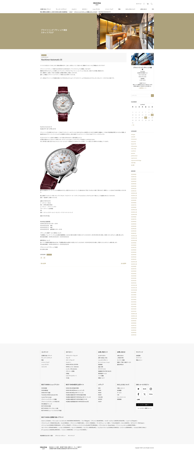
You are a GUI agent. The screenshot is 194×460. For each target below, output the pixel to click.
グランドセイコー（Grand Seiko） (107, 425)
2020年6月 (133, 328)
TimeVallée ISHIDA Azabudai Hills (49, 395)
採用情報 (119, 399)
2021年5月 (133, 302)
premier (133, 153)
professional (134, 155)
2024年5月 (133, 224)
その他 (67, 378)
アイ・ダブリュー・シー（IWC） (103, 423)
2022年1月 (133, 283)
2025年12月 (134, 193)
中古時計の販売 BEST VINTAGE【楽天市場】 (76, 395)
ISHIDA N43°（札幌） (46, 392)
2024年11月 (134, 212)
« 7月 (132, 125)
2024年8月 (133, 217)
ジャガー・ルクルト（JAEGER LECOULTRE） (115, 420)
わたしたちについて (130, 9)
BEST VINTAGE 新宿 (46, 406)
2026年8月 (133, 174)
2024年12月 (134, 209)
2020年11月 (134, 316)
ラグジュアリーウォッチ (72, 355)
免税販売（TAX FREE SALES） (104, 371)
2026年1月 (133, 191)
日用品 (67, 373)
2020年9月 (133, 320)
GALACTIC (133, 144)
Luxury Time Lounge (46, 397)
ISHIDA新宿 (44, 388)
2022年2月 (133, 280)
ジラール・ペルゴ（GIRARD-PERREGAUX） (51, 425)
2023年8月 (133, 245)
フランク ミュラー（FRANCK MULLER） (50, 423)
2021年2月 (133, 309)
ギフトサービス (102, 369)
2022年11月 (134, 264)
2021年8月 (133, 294)
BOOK (99, 390)
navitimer (44, 55)
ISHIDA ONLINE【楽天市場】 (72, 388)
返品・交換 (100, 366)
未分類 (132, 165)
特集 (119, 9)
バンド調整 (101, 375)
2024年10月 (134, 214)
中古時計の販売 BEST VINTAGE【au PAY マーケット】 (78, 397)
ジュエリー (74, 9)
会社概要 (119, 390)
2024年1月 (133, 233)
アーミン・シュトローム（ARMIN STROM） (125, 425)
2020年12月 (134, 313)
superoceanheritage (136, 160)
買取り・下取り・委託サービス (124, 362)
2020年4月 (133, 332)
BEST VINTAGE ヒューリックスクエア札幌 (51, 410)
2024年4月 (133, 226)
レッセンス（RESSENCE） (64, 427)
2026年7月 (133, 176)
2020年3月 (133, 335)
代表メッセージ (121, 388)
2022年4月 (133, 276)
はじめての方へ (102, 355)
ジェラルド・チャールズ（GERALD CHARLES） (108, 427)
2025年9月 (133, 200)
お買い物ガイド (103, 352)
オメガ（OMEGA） (65, 423)
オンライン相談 (121, 360)
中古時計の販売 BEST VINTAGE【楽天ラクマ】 (76, 399)
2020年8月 (133, 323)
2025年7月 (133, 205)
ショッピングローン (103, 360)
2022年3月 (133, 278)
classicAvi (133, 141)
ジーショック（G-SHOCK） (80, 429)
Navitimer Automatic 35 (51, 59)
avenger (133, 134)
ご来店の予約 (120, 357)
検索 (151, 4)
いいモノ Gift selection (71, 369)
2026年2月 (133, 188)
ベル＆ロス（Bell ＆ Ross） (140, 427)
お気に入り (144, 4)
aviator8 (133, 137)
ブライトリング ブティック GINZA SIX (50, 401)
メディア (101, 385)
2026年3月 (133, 186)
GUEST (100, 401)
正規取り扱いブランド (45, 9)
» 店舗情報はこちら (142, 88)
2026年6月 (133, 179)
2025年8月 (133, 202)
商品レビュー (139, 360)
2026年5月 (133, 181)
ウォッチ (68, 357)
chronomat (134, 139)
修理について (101, 378)
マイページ (138, 3)
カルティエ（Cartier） (46, 420)
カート (148, 4)
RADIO (99, 395)
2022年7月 (133, 268)
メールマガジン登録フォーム (144, 404)
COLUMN (100, 397)
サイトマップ (71, 435)
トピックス (44, 366)
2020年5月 (133, 330)
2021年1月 (133, 311)
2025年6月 (133, 207)
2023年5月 (133, 252)
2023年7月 (133, 247)
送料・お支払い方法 (102, 357)
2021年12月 (134, 285)
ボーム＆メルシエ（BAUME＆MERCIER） (50, 429)
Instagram (44, 258)
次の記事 (123, 263)
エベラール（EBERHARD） (126, 427)
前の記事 (43, 263)
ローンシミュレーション (104, 362)
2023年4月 (133, 254)
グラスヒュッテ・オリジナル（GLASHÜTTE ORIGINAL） (85, 425)
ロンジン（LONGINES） (77, 427)
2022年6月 (133, 271)
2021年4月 (133, 304)
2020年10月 (134, 318)
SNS (153, 9)
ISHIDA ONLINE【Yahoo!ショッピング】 (75, 390)
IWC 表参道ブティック (46, 404)
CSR (118, 395)
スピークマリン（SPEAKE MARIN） (49, 427)
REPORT (100, 399)
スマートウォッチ (70, 360)
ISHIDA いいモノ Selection (72, 366)
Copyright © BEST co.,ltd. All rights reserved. (144, 447)
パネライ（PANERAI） (90, 423)
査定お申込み (120, 364)
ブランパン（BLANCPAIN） (97, 420)
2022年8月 (133, 266)
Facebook (41, 258)
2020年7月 (133, 325)
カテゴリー (84, 9)
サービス (119, 392)
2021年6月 (133, 299)
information (134, 146)
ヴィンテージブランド (61, 9)
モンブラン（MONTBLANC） (90, 427)
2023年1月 (133, 259)
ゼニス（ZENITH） (125, 423)
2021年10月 (134, 290)
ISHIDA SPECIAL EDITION (72, 364)
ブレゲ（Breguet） (85, 420)
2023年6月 (133, 250)
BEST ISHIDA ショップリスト (50, 385)
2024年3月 (133, 228)
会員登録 (138, 355)
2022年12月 (134, 261)
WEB (99, 388)
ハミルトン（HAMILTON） (67, 429)
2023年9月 (133, 243)
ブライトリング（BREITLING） (77, 423)
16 (152, 115)
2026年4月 (133, 183)
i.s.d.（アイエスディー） (71, 375)
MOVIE (99, 392)
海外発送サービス (102, 373)
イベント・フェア (109, 9)
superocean (134, 158)
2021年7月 (133, 297)
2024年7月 (133, 219)
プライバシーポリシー (60, 435)
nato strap (133, 148)
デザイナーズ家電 (70, 371)
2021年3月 (133, 306)
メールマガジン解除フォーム (144, 408)
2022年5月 (133, 273)
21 (145, 118)
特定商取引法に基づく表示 (46, 435)
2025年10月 (134, 198)
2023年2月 (133, 257)
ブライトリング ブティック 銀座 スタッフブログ (85, 12)
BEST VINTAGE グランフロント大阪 (49, 408)
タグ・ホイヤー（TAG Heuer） (137, 423)
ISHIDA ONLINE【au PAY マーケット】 (74, 392)
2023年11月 (134, 238)
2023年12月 (134, 235)
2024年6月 (133, 221)
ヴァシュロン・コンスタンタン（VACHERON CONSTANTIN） (66, 420)
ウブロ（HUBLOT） (116, 423)
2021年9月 (133, 292)
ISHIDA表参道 (44, 390)
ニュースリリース (121, 397)
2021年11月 (134, 287)
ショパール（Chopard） (131, 420)
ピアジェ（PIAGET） (66, 425)
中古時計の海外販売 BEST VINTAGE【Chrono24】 (77, 401)
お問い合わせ (143, 9)
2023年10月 (134, 240)
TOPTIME (133, 162)
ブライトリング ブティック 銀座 (49, 399)
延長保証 (100, 364)
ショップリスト (96, 9)
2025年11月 (134, 195)
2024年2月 (133, 231)
